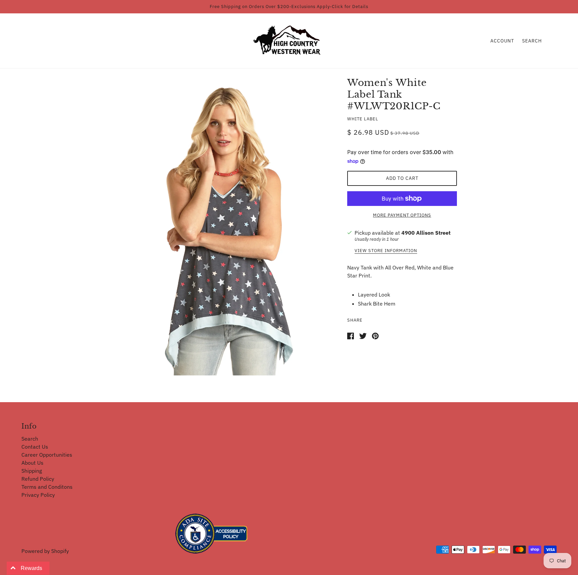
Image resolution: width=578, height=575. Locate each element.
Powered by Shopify (45, 551)
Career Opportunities (46, 454)
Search (532, 41)
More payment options (402, 215)
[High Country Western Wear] (289, 40)
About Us (32, 462)
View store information (386, 250)
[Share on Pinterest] (375, 335)
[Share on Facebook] (350, 335)
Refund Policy (37, 478)
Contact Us (34, 446)
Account (502, 41)
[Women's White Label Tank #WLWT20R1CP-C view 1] (226, 228)
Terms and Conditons (47, 486)
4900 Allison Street (426, 232)
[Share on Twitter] (363, 335)
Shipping (31, 470)
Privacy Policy (38, 494)
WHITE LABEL (362, 119)
